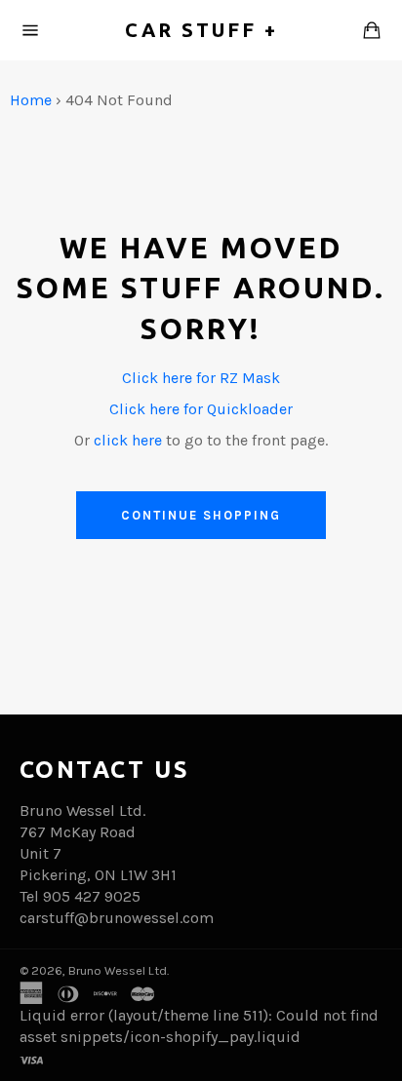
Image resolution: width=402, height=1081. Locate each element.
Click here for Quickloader (201, 409)
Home (31, 100)
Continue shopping (200, 515)
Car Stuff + (201, 30)
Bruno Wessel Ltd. (118, 970)
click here (128, 440)
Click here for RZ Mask (201, 377)
